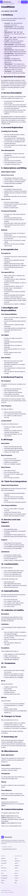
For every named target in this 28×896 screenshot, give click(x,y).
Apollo (16, 863)
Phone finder (4, 860)
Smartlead (17, 860)
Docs (2, 873)
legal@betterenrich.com (7, 804)
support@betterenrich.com (14, 823)
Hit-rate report (4, 875)
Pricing (16, 875)
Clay (16, 858)
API (2, 865)
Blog (2, 882)
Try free (24, 2)
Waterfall (3, 858)
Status (2, 880)
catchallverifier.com (9, 849)
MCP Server (3, 868)
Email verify (3, 863)
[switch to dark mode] (19, 2)
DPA (16, 882)
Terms (16, 880)
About (16, 873)
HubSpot (17, 865)
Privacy (16, 878)
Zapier (16, 868)
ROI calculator (4, 878)
